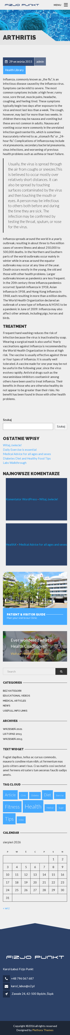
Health (33, 806)
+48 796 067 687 (22, 978)
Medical (49, 807)
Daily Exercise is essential (20, 449)
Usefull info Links (15, 710)
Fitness (12, 807)
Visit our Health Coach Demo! (30, 653)
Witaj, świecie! (12, 445)
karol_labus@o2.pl (23, 986)
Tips (9, 819)
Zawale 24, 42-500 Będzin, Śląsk (32, 993)
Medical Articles (14, 700)
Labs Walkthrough (14, 462)
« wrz (6, 908)
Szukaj (7, 419)
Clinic (23, 795)
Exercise (60, 795)
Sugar (61, 807)
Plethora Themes (42, 1030)
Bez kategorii (12, 690)
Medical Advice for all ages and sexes (27, 454)
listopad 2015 (12, 733)
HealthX (11, 544)
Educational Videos (16, 695)
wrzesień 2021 (12, 729)
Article (10, 795)
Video (21, 820)
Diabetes (35, 795)
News (6, 705)
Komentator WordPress (21, 499)
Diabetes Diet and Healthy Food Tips (27, 458)
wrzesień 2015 (12, 739)
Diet (47, 795)
